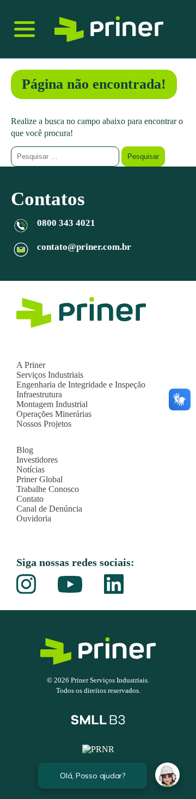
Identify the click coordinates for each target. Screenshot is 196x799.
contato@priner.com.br (84, 246)
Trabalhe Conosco (47, 489)
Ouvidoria (33, 518)
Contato (30, 498)
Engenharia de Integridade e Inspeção (80, 384)
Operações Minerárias (53, 414)
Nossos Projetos (43, 423)
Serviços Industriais (49, 374)
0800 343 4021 (66, 223)
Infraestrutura (39, 394)
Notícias (30, 469)
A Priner (30, 365)
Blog (24, 449)
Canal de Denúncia (49, 508)
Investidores (37, 459)
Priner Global (39, 479)
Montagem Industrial (52, 404)
